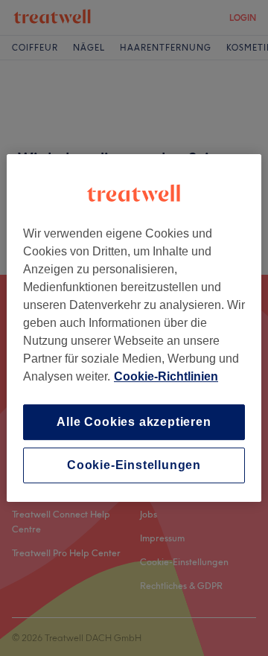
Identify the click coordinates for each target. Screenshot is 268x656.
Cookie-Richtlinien (166, 376)
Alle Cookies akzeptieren (134, 421)
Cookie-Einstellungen (134, 465)
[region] (134, 328)
